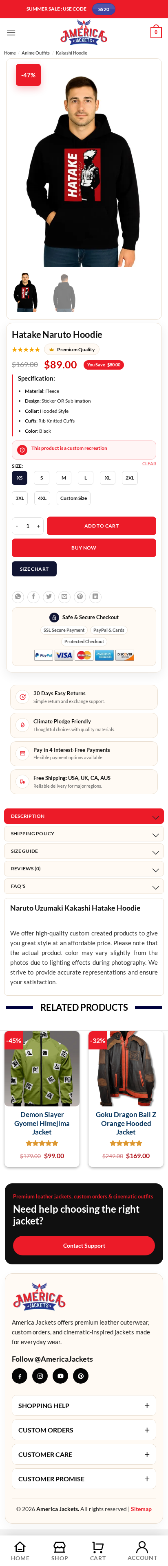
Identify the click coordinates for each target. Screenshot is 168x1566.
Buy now (84, 548)
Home (10, 52)
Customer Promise (84, 1478)
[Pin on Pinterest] (80, 597)
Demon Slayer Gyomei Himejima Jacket (42, 1123)
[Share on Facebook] (33, 597)
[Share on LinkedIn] (95, 597)
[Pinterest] (80, 1376)
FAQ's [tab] (18, 886)
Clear (149, 463)
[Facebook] (19, 1376)
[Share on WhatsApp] (18, 597)
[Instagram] (40, 1376)
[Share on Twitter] (49, 597)
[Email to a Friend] (64, 597)
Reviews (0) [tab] (26, 868)
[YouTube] (60, 1376)
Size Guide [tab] (24, 851)
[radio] (19, 478)
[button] (11, 32)
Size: (17, 466)
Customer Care (84, 1454)
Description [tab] (28, 816)
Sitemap (141, 1508)
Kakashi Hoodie (71, 52)
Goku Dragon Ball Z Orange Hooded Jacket (126, 1123)
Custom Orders (84, 1429)
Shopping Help (84, 1405)
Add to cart (101, 526)
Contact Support (84, 1245)
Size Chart (34, 569)
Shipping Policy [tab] (33, 833)
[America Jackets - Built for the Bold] (84, 32)
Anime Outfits (36, 52)
